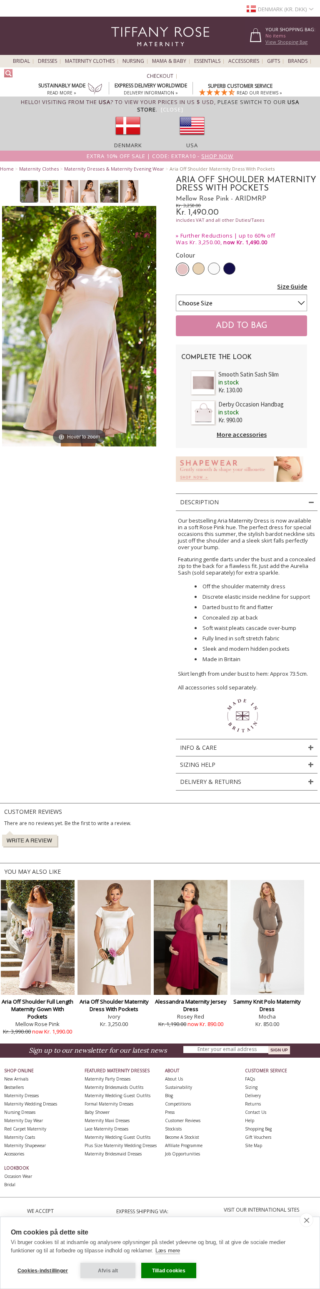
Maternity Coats (19, 1137)
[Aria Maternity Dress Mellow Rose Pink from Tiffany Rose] (29, 191)
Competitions (178, 1104)
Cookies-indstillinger (43, 1271)
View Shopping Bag (286, 42)
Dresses (47, 61)
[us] (192, 137)
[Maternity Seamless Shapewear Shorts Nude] (239, 484)
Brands (298, 61)
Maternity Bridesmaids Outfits (114, 1087)
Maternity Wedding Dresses (30, 1104)
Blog (169, 1095)
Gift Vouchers (258, 1137)
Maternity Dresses (21, 1095)
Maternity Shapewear (25, 1145)
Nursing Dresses (19, 1112)
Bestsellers (14, 1087)
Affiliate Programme (183, 1145)
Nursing (133, 61)
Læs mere (167, 1250)
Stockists (173, 1129)
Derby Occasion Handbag (251, 404)
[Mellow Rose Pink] (182, 269)
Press (170, 1112)
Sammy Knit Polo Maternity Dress (267, 1005)
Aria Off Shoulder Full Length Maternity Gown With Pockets (37, 1009)
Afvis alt (108, 1271)
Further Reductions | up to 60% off (227, 235)
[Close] (172, 109)
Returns (253, 1104)
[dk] (128, 137)
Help (249, 1120)
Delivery (253, 1095)
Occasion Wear (18, 1176)
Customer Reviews (182, 1120)
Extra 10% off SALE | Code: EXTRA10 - (160, 156)
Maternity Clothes (90, 61)
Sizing (251, 1087)
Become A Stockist (182, 1137)
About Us (174, 1079)
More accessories (242, 434)
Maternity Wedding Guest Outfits (117, 1095)
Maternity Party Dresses (107, 1079)
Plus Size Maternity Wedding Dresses (121, 1145)
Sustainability (178, 1087)
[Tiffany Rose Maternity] (122, 51)
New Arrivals (16, 1079)
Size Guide (292, 286)
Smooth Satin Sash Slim (248, 374)
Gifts (273, 61)
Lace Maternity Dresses (106, 1129)
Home (7, 169)
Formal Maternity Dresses (109, 1104)
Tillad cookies (169, 1271)
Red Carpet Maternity (25, 1129)
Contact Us (255, 1112)
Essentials (207, 61)
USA (192, 145)
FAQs (250, 1079)
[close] (306, 1220)
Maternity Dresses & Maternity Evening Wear (114, 169)
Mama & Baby (169, 61)
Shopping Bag (258, 1129)
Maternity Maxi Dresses (107, 1120)
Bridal (21, 61)
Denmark (128, 145)
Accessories (243, 61)
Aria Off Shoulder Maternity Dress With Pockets (114, 1005)
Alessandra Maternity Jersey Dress (191, 1005)
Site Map (253, 1145)
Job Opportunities (182, 1154)
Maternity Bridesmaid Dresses (113, 1154)
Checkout (160, 76)
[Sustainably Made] (95, 89)
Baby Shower (97, 1112)
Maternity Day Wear (23, 1120)
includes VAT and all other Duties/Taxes (220, 220)
